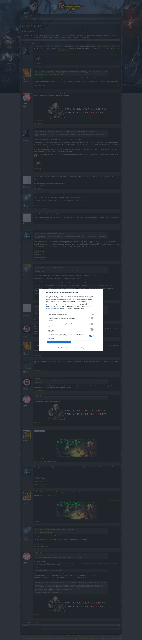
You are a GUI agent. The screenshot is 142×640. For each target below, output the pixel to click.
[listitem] (71, 314)
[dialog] (71, 320)
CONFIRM (59, 342)
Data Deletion (61, 348)
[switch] (91, 318)
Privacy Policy (80, 348)
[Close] (99, 292)
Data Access (71, 348)
